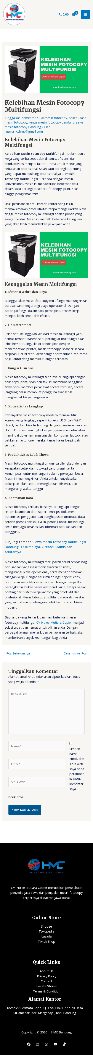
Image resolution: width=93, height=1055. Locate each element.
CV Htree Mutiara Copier (54, 622)
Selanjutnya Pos (77, 653)
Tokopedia (46, 931)
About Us (46, 971)
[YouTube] (55, 1044)
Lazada (46, 936)
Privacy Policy (46, 976)
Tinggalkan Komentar (20, 118)
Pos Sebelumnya (16, 653)
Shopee (46, 926)
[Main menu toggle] (85, 14)
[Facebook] (28, 1044)
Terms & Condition (46, 991)
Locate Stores (46, 986)
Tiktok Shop (46, 941)
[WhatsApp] (46, 1044)
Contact (46, 981)
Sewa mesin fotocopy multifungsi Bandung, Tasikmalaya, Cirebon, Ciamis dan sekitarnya (45, 547)
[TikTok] (64, 1044)
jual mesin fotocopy (53, 118)
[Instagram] (37, 1044)
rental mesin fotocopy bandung (51, 122)
